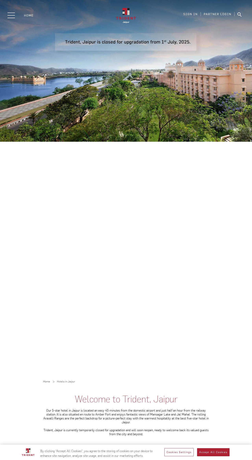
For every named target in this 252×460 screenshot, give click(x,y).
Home (29, 15)
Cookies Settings (179, 452)
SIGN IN (190, 14)
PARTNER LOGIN (217, 14)
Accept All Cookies (213, 452)
